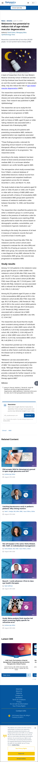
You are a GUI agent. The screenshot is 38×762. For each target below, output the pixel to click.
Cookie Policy (15, 745)
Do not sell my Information (19, 704)
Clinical (4, 430)
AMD (10, 430)
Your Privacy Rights (19, 706)
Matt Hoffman (9, 586)
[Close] (35, 728)
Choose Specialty (17, 8)
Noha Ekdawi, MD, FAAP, (12, 548)
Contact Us (19, 695)
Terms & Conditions (19, 700)
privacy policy (6, 420)
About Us (19, 691)
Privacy (19, 702)
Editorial (19, 693)
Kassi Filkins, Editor (29, 511)
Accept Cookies (21, 758)
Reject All (21, 753)
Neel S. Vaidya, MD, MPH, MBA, (14, 511)
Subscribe (28, 415)
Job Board (19, 697)
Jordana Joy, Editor (10, 474)
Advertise (19, 689)
